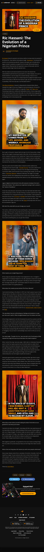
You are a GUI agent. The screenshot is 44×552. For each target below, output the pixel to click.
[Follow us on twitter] (15, 515)
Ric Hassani (5, 58)
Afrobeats (29, 475)
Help (15, 517)
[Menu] (1, 2)
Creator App (22, 520)
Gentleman (30, 60)
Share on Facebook (29, 479)
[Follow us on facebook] (18, 515)
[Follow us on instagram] (20, 515)
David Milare (10, 466)
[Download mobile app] (16, 523)
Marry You (35, 89)
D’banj (25, 200)
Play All (37, 30)
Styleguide (32, 517)
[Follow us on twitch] (28, 515)
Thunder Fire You (23, 167)
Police (27, 89)
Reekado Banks (30, 307)
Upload (39, 2)
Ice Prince (16, 196)
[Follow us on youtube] (23, 515)
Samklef (23, 196)
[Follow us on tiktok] (26, 515)
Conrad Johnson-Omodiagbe (12, 51)
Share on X (15, 479)
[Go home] (6, 3)
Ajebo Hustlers (37, 307)
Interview (5, 33)
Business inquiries (22, 517)
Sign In (32, 2)
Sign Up (28, 2)
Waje (5, 309)
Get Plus (13, 2)
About (11, 517)
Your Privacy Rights (22, 535)
